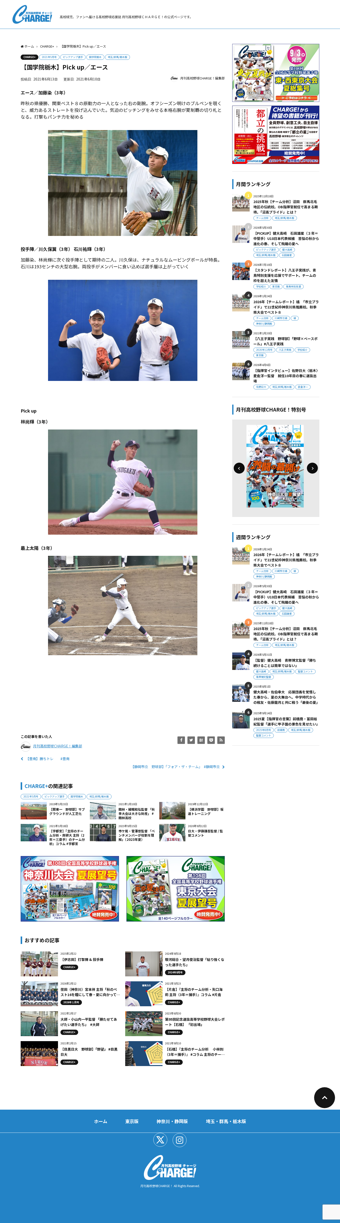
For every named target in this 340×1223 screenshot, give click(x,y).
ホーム (100, 1121)
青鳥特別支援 (293, 286)
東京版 (276, 286)
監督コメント (305, 671)
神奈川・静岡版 (172, 1121)
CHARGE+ (29, 57)
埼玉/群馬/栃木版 (117, 57)
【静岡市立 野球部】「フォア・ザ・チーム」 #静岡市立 (175, 766)
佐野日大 (261, 387)
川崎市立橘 (281, 318)
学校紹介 (261, 286)
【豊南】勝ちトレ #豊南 (47, 758)
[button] (239, 468)
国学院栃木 (95, 57)
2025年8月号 (263, 730)
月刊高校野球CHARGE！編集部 (202, 78)
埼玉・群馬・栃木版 (226, 1121)
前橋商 (281, 730)
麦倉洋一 (303, 387)
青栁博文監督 (263, 677)
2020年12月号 (264, 350)
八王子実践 (285, 350)
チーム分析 (262, 218)
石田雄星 (287, 255)
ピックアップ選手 (73, 57)
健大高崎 (287, 249)
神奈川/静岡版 (264, 323)
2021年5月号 (49, 57)
